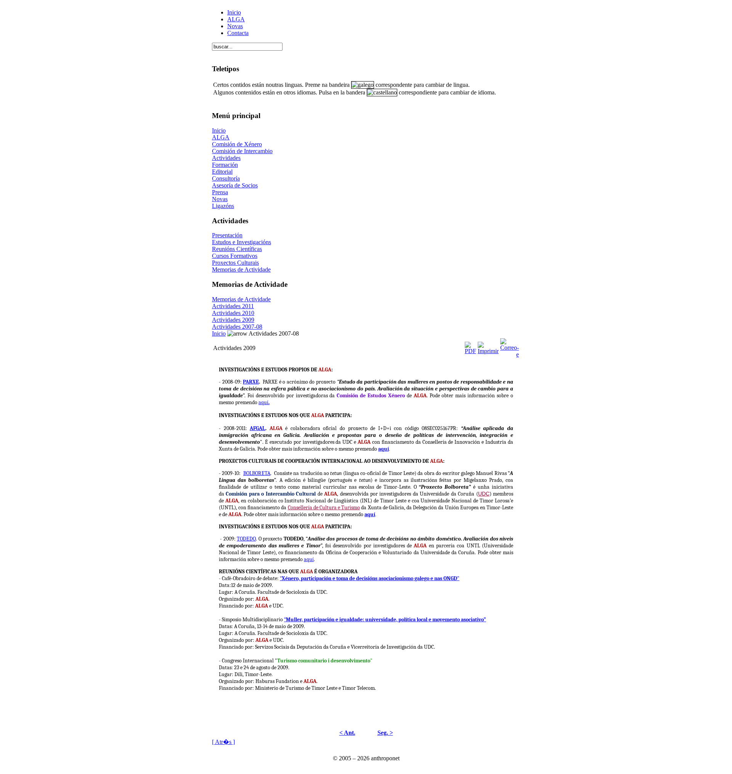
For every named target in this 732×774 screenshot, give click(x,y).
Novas (235, 26)
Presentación (227, 235)
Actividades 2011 (233, 306)
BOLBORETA (256, 473)
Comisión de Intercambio (242, 151)
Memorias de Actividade (241, 269)
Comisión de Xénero (237, 144)
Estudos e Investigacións (241, 242)
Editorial (222, 171)
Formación (225, 165)
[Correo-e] (509, 346)
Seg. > (385, 732)
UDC (484, 494)
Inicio (234, 12)
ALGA (236, 19)
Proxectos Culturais (235, 262)
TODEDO (246, 539)
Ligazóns (223, 206)
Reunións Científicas (237, 249)
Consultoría (226, 178)
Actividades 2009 (233, 320)
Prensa (220, 192)
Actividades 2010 (233, 313)
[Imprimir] (488, 346)
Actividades (226, 158)
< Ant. (347, 732)
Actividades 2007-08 (237, 326)
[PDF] (470, 346)
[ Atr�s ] (223, 742)
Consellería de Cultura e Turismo (324, 507)
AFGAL (257, 428)
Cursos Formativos (234, 256)
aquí (264, 402)
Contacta (238, 33)
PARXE (251, 382)
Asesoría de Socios (235, 185)
